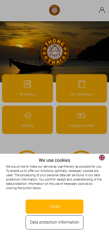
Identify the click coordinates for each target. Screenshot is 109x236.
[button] (102, 157)
